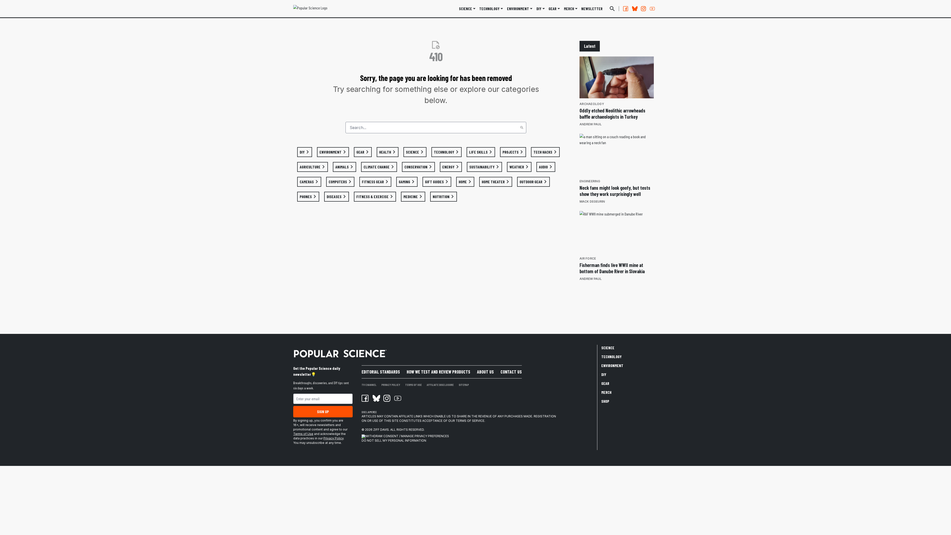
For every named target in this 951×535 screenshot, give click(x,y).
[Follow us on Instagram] (643, 8)
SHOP (605, 401)
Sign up (323, 411)
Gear (552, 8)
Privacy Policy (333, 438)
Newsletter (592, 8)
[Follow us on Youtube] (652, 8)
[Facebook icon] (365, 398)
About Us (485, 371)
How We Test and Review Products (438, 371)
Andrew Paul (591, 124)
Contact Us (511, 371)
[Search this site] (612, 8)
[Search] (521, 127)
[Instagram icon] (386, 398)
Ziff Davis (381, 429)
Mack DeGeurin (592, 201)
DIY (538, 8)
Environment (518, 8)
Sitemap (464, 384)
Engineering (590, 181)
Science (465, 8)
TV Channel (369, 384)
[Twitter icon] (375, 398)
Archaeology (592, 104)
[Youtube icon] (397, 398)
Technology (489, 8)
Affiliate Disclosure (440, 384)
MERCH (569, 8)
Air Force (588, 258)
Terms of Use (303, 434)
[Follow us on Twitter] (634, 8)
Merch (606, 392)
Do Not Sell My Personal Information (394, 440)
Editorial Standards (381, 371)
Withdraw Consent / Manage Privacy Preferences (407, 436)
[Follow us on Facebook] (625, 8)
